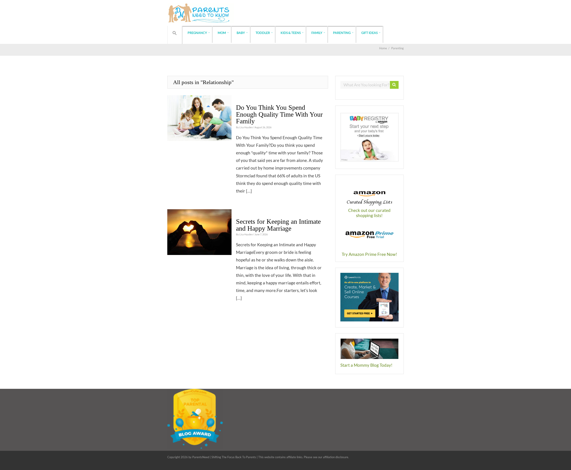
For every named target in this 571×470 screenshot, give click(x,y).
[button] (175, 33)
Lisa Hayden (246, 127)
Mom (222, 33)
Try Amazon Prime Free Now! (369, 254)
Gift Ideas (369, 33)
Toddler (263, 33)
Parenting (342, 33)
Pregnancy (197, 33)
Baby (241, 33)
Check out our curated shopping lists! (369, 213)
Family (316, 33)
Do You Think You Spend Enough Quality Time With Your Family (279, 114)
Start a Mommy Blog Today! (366, 365)
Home (383, 48)
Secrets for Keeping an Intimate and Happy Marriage (278, 225)
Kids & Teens (291, 33)
